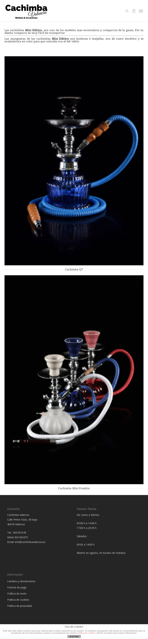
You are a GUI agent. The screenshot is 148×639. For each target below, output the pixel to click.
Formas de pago (17, 587)
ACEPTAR (74, 637)
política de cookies (86, 633)
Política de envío (16, 593)
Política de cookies (18, 599)
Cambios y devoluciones (21, 581)
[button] (141, 11)
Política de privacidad (19, 606)
